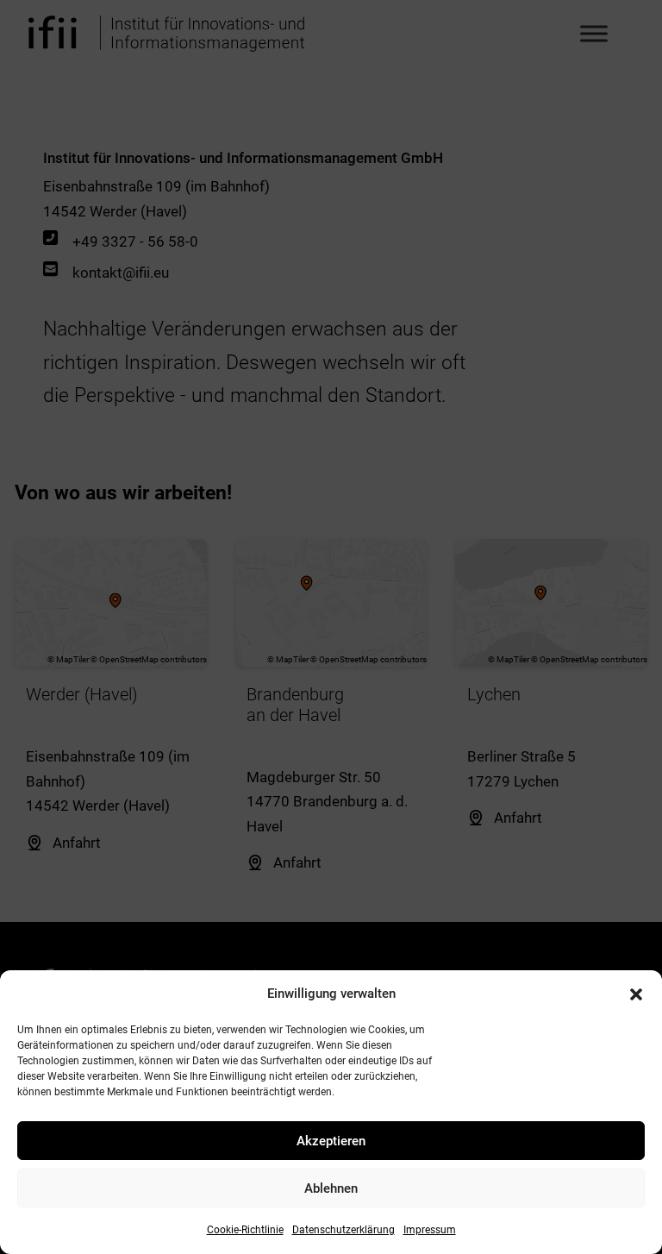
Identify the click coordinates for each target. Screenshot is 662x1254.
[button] (636, 994)
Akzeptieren (331, 1141)
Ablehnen (331, 1188)
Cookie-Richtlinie (245, 1230)
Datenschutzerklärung (343, 1230)
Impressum (429, 1230)
